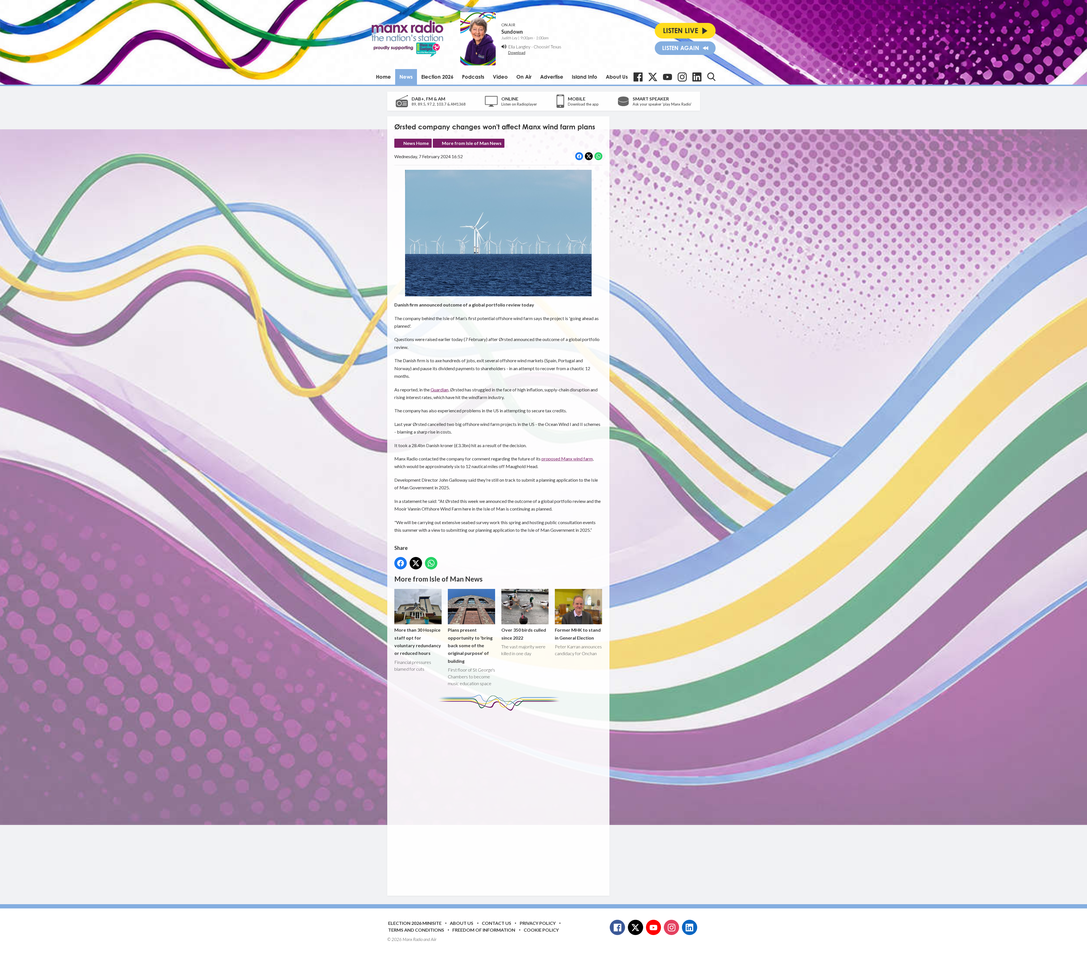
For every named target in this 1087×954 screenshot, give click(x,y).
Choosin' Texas (547, 46)
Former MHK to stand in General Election (578, 633)
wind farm (583, 458)
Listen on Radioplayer (519, 104)
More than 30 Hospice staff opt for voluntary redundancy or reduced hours (417, 641)
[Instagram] (682, 77)
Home (383, 77)
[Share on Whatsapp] (598, 156)
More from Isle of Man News (472, 143)
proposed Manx (557, 458)
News (406, 77)
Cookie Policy (541, 929)
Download (516, 52)
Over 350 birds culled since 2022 (523, 633)
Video (500, 77)
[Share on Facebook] (579, 156)
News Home (416, 143)
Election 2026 (437, 77)
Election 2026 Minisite (415, 923)
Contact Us (496, 923)
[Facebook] (638, 77)
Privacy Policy (538, 923)
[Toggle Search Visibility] (711, 76)
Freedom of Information (483, 929)
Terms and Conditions (416, 929)
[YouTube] (667, 77)
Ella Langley (519, 46)
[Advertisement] (500, 799)
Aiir (433, 939)
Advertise (551, 77)
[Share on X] (589, 156)
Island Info (584, 77)
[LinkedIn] (696, 77)
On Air (524, 77)
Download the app (583, 104)
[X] (652, 77)
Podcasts (473, 77)
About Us (617, 77)
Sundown (512, 32)
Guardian (439, 389)
